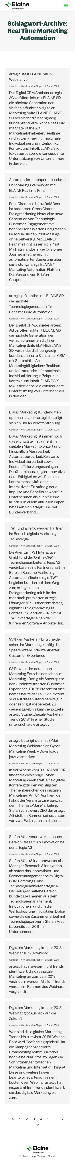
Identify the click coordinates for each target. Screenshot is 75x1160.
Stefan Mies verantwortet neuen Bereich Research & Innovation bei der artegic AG (37, 842)
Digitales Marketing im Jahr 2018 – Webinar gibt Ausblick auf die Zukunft (36, 1013)
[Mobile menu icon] (66, 5)
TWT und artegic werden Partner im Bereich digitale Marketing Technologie (36, 533)
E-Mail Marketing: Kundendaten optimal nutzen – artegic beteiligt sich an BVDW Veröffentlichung (35, 417)
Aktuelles (13, 86)
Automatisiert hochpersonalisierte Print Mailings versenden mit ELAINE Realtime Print (37, 185)
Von (32, 86)
